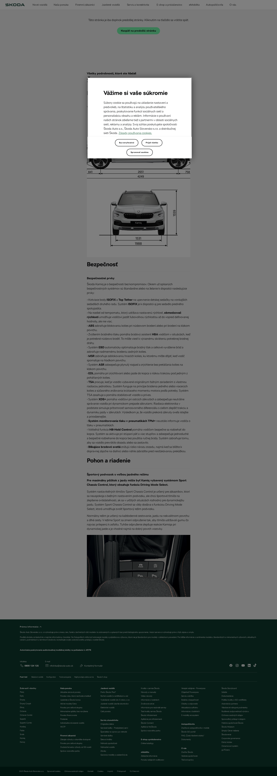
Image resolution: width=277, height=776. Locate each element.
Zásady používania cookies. (135, 133)
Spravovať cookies (140, 152)
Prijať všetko (152, 143)
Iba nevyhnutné (126, 143)
